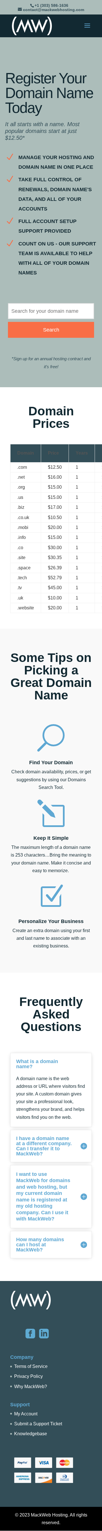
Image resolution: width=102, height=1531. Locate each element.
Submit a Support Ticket (38, 1423)
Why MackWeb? (30, 1386)
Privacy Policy (28, 1376)
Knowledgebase (30, 1433)
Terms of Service (31, 1366)
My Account (25, 1413)
